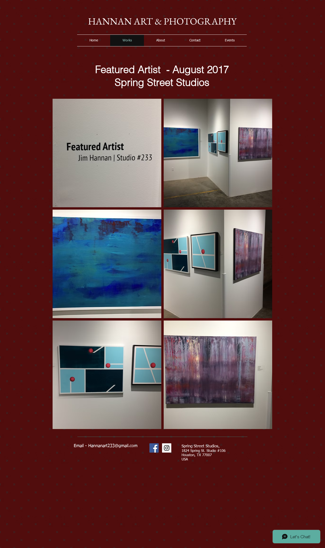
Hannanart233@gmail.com (113, 446)
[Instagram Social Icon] (166, 448)
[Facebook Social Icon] (154, 448)
